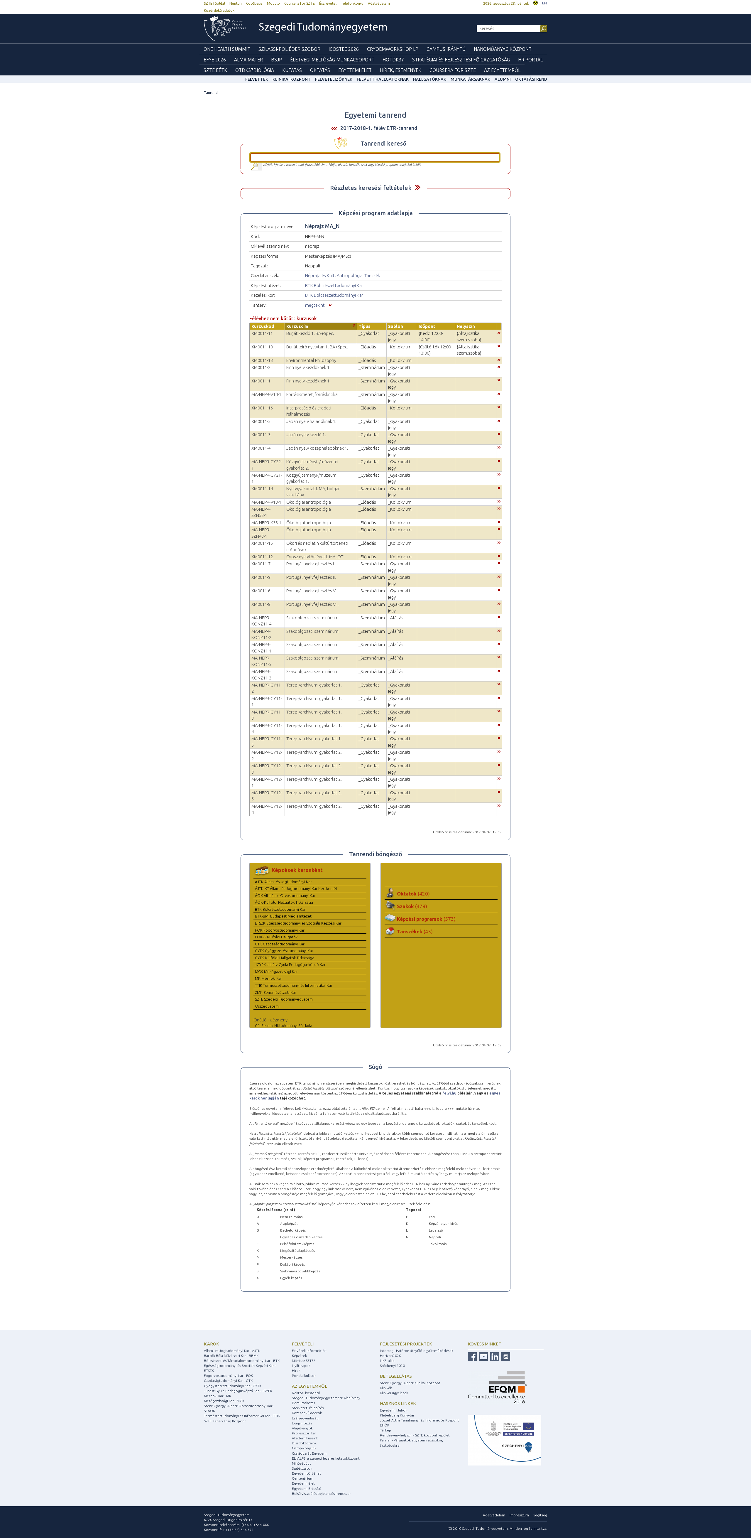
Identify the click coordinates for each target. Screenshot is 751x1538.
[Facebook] (472, 1356)
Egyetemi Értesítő (306, 1488)
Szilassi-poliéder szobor (289, 49)
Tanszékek (415, 931)
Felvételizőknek (333, 79)
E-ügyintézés (302, 1423)
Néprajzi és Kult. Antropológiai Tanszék (342, 275)
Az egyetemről (309, 1386)
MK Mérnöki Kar (268, 978)
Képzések (299, 1355)
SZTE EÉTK (215, 70)
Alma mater (248, 59)
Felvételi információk (309, 1351)
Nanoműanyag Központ (503, 49)
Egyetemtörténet (306, 1473)
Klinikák (386, 1388)
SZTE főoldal (214, 3)
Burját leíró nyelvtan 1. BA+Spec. (317, 346)
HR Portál (530, 59)
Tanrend (211, 93)
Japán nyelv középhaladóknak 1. (317, 448)
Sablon (395, 326)
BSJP (276, 59)
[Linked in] (494, 1356)
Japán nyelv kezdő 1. (306, 434)
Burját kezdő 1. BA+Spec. (310, 333)
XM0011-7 (260, 563)
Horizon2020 (390, 1355)
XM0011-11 (262, 333)
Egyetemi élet (355, 70)
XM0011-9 (260, 577)
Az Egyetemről (502, 70)
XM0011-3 (260, 434)
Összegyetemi (267, 1006)
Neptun (235, 3)
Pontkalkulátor (304, 1375)
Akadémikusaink (305, 1438)
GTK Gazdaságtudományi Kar (280, 944)
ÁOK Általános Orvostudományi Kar (285, 895)
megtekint (315, 305)
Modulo (273, 3)
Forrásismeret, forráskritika (312, 394)
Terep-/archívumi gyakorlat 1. (314, 684)
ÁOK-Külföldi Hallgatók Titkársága (284, 902)
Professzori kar (304, 1433)
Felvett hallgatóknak (383, 79)
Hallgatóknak (429, 79)
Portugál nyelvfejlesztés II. (311, 577)
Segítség (540, 1515)
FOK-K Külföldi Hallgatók (276, 937)
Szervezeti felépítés (308, 1408)
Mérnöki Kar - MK (217, 1396)
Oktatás (320, 70)
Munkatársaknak (470, 79)
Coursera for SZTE (299, 3)
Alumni (503, 79)
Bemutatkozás (303, 1403)
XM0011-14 (262, 488)
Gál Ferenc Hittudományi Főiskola (283, 1025)
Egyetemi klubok (393, 1410)
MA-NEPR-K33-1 (266, 522)
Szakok (412, 906)
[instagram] (505, 1356)
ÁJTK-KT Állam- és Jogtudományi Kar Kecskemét (296, 888)
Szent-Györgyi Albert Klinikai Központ (410, 1383)
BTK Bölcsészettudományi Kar (334, 285)
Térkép (385, 1430)
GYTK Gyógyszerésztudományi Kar (284, 951)
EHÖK (384, 1425)
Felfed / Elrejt (418, 187)
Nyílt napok (301, 1365)
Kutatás (292, 70)
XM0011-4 (260, 448)
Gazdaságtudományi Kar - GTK (228, 1380)
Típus (364, 326)
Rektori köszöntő (306, 1393)
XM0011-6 (260, 590)
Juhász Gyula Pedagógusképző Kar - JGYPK (238, 1391)
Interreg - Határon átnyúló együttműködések (416, 1351)
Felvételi (303, 1343)
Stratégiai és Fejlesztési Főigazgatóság (461, 59)
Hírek (296, 1370)
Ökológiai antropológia (308, 502)
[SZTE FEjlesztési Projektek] (504, 1440)
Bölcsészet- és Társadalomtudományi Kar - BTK (242, 1360)
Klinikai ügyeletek (394, 1393)
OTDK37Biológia (254, 70)
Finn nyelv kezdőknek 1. (308, 367)
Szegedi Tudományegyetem (323, 27)
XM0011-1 (260, 380)
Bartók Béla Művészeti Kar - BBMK (231, 1355)
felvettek (256, 79)
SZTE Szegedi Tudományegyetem (284, 999)
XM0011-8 (260, 604)
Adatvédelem (379, 3)
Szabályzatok (302, 1468)
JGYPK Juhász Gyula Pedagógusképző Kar (290, 964)
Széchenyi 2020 (392, 1365)
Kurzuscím (297, 326)
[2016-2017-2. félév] (334, 128)
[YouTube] (483, 1356)
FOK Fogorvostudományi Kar (280, 930)
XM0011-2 (260, 367)
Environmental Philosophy (311, 360)
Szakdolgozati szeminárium (312, 617)
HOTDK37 (393, 59)
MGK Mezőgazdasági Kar (276, 971)
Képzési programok (426, 919)
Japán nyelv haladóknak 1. (311, 421)
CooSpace (254, 3)
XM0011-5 (260, 421)
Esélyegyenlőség (305, 1418)
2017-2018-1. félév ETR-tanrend (378, 128)
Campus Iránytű (446, 49)
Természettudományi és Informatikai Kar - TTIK (242, 1416)
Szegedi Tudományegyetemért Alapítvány (326, 1398)
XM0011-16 (262, 407)
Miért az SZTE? (303, 1360)
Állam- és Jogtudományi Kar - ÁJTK (232, 1351)
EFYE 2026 (215, 59)
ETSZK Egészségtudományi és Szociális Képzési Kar (298, 923)
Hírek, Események (400, 70)
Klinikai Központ (292, 79)
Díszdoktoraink (304, 1443)
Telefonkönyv (352, 3)
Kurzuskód (262, 326)
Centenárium (302, 1478)
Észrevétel (327, 3)
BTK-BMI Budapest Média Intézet (283, 916)
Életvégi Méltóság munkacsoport (332, 59)
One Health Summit (227, 49)
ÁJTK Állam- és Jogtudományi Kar (283, 882)
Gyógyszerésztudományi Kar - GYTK (232, 1386)
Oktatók (413, 893)
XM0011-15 (262, 543)
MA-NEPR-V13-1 (266, 502)
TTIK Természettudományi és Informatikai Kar (293, 985)
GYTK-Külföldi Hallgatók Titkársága (284, 958)
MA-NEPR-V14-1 (266, 394)
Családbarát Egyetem (309, 1453)
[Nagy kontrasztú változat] (535, 2)
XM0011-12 (262, 556)
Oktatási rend (531, 79)
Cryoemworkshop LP (392, 49)
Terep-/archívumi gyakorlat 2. (314, 752)
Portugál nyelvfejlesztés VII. (312, 604)
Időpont (427, 326)
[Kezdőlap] (225, 28)
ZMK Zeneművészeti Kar (275, 992)
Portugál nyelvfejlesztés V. (311, 590)
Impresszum (519, 1515)
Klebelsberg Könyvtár (397, 1415)
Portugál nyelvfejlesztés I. (310, 563)
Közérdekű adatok (219, 10)
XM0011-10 (262, 346)
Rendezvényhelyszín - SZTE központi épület (415, 1435)
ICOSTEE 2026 (344, 49)
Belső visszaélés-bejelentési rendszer (321, 1493)
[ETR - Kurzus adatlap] (499, 332)
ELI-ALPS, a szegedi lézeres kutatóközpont (326, 1458)
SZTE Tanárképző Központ (225, 1421)
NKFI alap (387, 1360)
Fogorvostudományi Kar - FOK (228, 1375)
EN (544, 3)
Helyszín (466, 326)
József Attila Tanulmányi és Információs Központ (419, 1420)
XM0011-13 (262, 360)
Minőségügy (301, 1463)
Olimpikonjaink (304, 1448)
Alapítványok (302, 1428)
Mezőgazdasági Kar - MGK (224, 1401)
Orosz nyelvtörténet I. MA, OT (315, 556)
